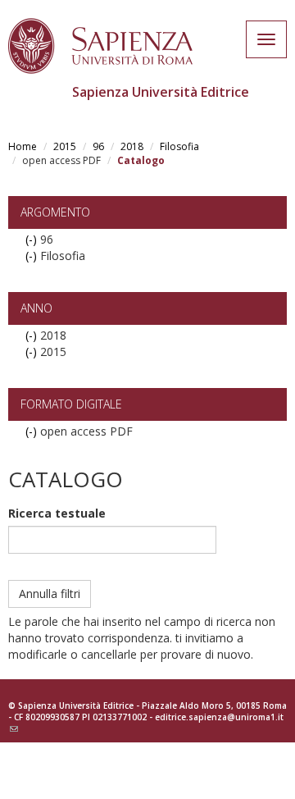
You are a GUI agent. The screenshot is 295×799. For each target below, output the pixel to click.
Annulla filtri (49, 593)
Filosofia (179, 146)
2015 (64, 146)
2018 (131, 146)
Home (22, 146)
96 (98, 146)
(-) (32, 239)
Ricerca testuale (57, 513)
